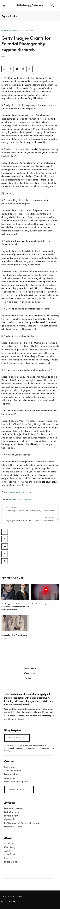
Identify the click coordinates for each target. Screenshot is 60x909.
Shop (6, 858)
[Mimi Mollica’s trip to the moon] (45, 592)
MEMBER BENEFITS (19, 789)
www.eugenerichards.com (18, 492)
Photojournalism (24, 499)
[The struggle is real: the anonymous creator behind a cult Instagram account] (15, 592)
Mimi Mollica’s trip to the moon (44, 603)
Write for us (9, 854)
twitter (31, 678)
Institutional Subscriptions (16, 781)
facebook (31, 673)
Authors (7, 850)
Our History (9, 847)
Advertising (9, 777)
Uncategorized (13, 30)
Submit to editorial (12, 770)
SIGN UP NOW (17, 737)
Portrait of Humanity (13, 808)
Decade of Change (13, 826)
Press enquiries (11, 774)
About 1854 (10, 843)
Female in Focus (11, 815)
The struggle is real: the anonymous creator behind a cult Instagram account (15, 606)
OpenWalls (9, 819)
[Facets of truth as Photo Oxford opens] (15, 623)
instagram (31, 668)
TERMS (3, 897)
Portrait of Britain (12, 812)
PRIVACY (11, 897)
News (3, 30)
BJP (4, 56)
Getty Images (11, 499)
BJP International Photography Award (21, 823)
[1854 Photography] (30, 6)
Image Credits (11, 861)
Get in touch (10, 766)
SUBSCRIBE (19, 897)
